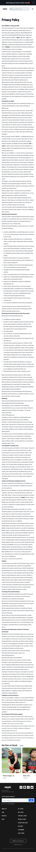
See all (21, 745)
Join (31, 800)
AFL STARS (20, 809)
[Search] (11, 9)
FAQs (3, 812)
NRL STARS (20, 812)
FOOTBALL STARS (22, 815)
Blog (3, 819)
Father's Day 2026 (23, 822)
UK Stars (20, 826)
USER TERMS (21, 833)
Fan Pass (4, 815)
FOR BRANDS (21, 829)
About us (4, 809)
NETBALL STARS (22, 819)
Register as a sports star (18, 841)
